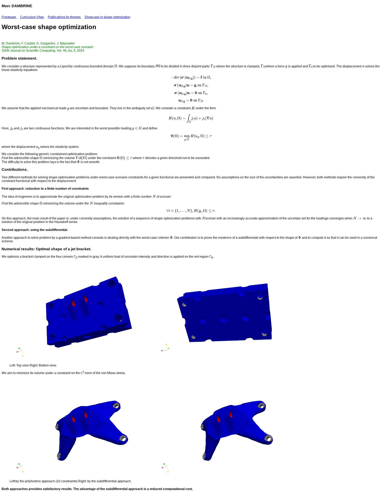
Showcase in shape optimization (107, 17)
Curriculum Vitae (32, 17)
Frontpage (9, 17)
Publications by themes (64, 17)
